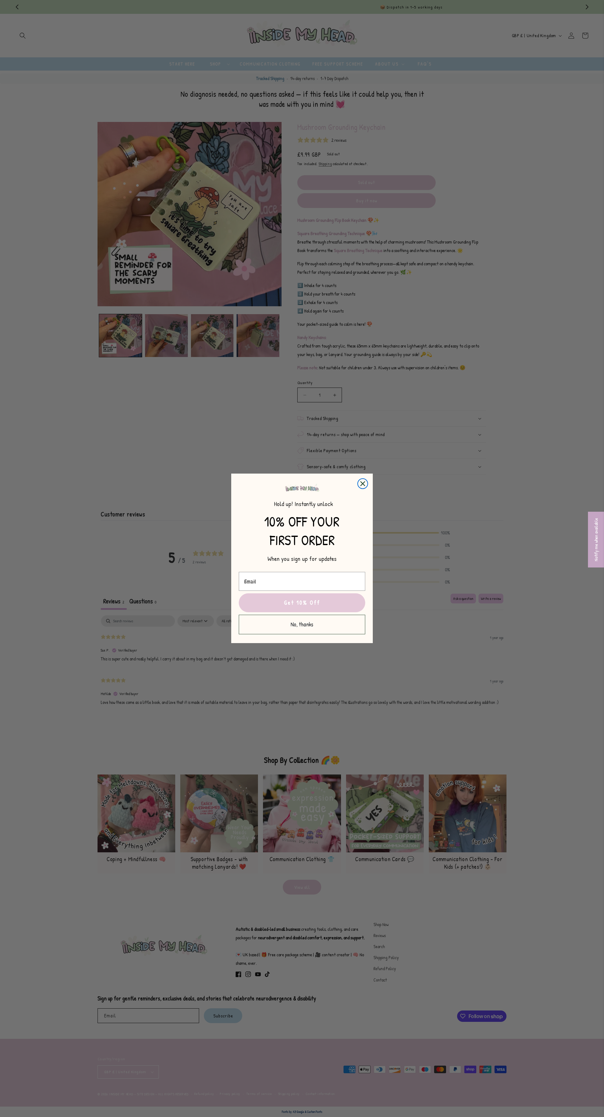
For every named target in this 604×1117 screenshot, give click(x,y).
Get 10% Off (302, 603)
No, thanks (302, 625)
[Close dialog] (363, 484)
